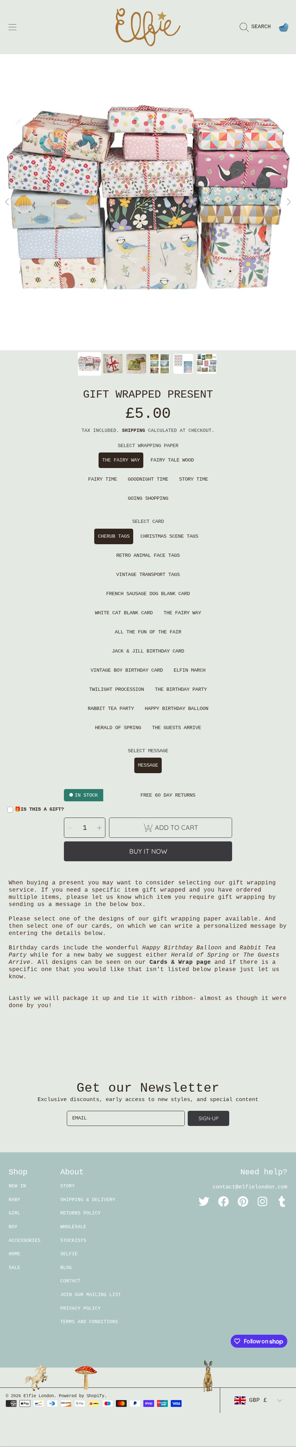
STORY (67, 1186)
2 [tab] (131, 330)
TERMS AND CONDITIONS (89, 1322)
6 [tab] (175, 330)
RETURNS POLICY (80, 1213)
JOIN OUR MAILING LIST (90, 1294)
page (203, 962)
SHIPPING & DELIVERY (87, 1200)
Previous (7, 202)
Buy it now (148, 851)
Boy (13, 1227)
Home (14, 1254)
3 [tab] (142, 330)
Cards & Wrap (172, 962)
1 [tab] (121, 330)
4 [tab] (153, 330)
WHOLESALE (73, 1227)
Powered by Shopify (81, 1396)
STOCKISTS (73, 1240)
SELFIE (69, 1254)
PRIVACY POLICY (80, 1308)
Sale (14, 1267)
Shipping (133, 430)
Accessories (24, 1240)
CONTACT (70, 1281)
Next (288, 202)
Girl (14, 1213)
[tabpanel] (148, 202)
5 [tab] (164, 330)
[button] (13, 27)
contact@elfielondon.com (250, 1187)
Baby (14, 1200)
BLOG (66, 1267)
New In (17, 1186)
